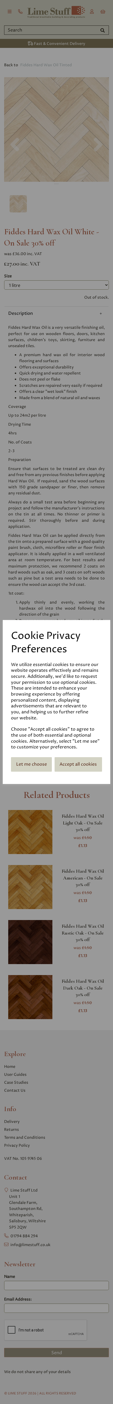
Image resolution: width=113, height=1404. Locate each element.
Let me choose (31, 764)
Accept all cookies (78, 764)
